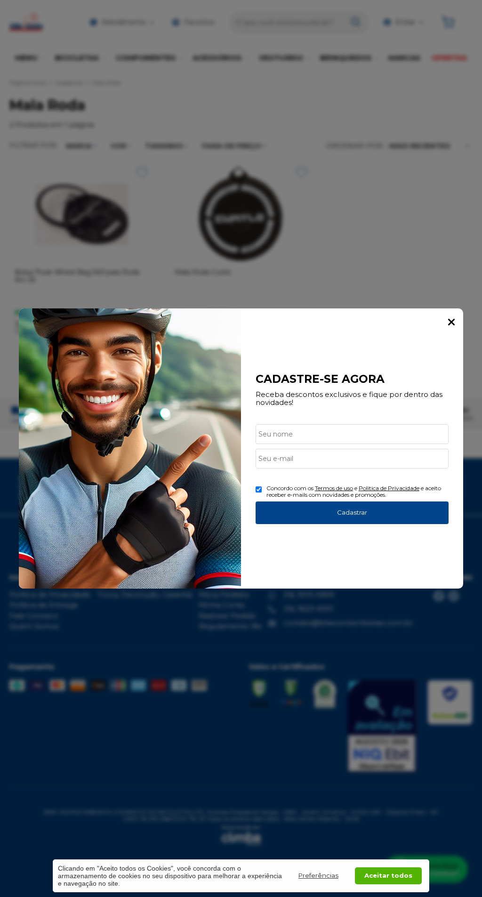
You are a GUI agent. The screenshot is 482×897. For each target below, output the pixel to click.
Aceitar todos (388, 875)
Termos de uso (334, 488)
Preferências (318, 875)
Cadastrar (352, 512)
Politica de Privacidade (389, 488)
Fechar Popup (451, 322)
